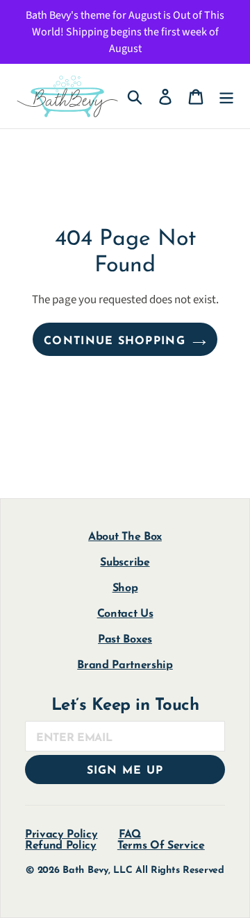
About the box (125, 537)
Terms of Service (161, 845)
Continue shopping (114, 341)
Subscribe (124, 562)
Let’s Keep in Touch (125, 705)
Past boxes (125, 639)
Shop (125, 588)
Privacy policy (61, 834)
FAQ (130, 834)
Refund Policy (61, 845)
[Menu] (226, 96)
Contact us (125, 614)
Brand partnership (125, 665)
